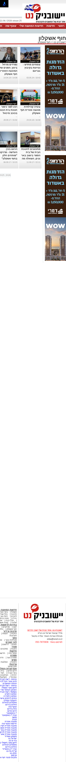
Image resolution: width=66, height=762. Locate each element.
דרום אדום (12, 671)
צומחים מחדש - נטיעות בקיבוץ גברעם (31, 67)
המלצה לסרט (11, 694)
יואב (15, 627)
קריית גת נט (11, 751)
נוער (14, 637)
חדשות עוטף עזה (9, 723)
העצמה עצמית (10, 700)
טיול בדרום (12, 709)
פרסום (14, 755)
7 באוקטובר (11, 713)
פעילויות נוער (11, 640)
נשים (14, 659)
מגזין (14, 646)
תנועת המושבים (9, 683)
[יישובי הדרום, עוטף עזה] (44, 22)
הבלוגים (4, 675)
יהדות (14, 675)
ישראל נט (12, 738)
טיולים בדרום (11, 704)
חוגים (14, 644)
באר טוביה (12, 673)
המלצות (4, 662)
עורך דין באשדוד (9, 749)
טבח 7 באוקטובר (9, 715)
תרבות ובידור (10, 631)
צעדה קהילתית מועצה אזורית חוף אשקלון (30, 109)
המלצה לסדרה (10, 696)
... (39, 74)
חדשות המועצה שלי (31, 25)
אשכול (14, 612)
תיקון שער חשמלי (9, 687)
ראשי (61, 25)
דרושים (5, 644)
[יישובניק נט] (42, 622)
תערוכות (13, 635)
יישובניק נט (59, 42)
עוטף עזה (10, 25)
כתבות (14, 633)
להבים (14, 616)
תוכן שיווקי (12, 666)
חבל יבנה (9, 620)
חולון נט (13, 753)
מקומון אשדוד (11, 736)
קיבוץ (14, 719)
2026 (8, 175)
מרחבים (6, 627)
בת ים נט (13, 740)
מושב (14, 717)
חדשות (50, 25)
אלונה (14, 622)
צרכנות (13, 664)
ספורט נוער (12, 657)
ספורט (13, 655)
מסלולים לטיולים (9, 702)
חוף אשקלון (44, 42)
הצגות (5, 633)
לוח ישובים (11, 642)
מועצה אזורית (10, 721)
